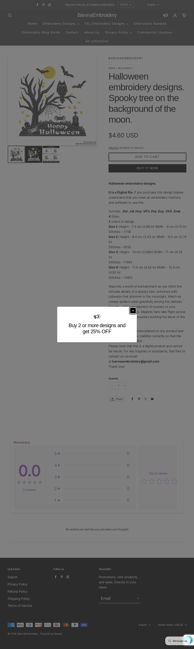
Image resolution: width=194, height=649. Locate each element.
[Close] (133, 310)
